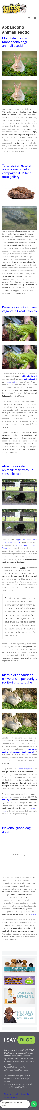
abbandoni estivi (29, 376)
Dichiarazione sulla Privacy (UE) (16, 1094)
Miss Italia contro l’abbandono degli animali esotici (15, 42)
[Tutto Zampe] (14, 8)
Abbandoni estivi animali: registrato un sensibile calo (17, 470)
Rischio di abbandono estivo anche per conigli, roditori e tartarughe (19, 678)
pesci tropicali (25, 769)
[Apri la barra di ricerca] (29, 18)
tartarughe (7, 799)
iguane (9, 382)
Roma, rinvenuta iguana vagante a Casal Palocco (19, 309)
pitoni (15, 382)
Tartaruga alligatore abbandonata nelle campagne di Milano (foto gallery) (17, 171)
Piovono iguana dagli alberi (17, 830)
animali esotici (30, 379)
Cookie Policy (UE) (11, 1097)
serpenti (31, 808)
